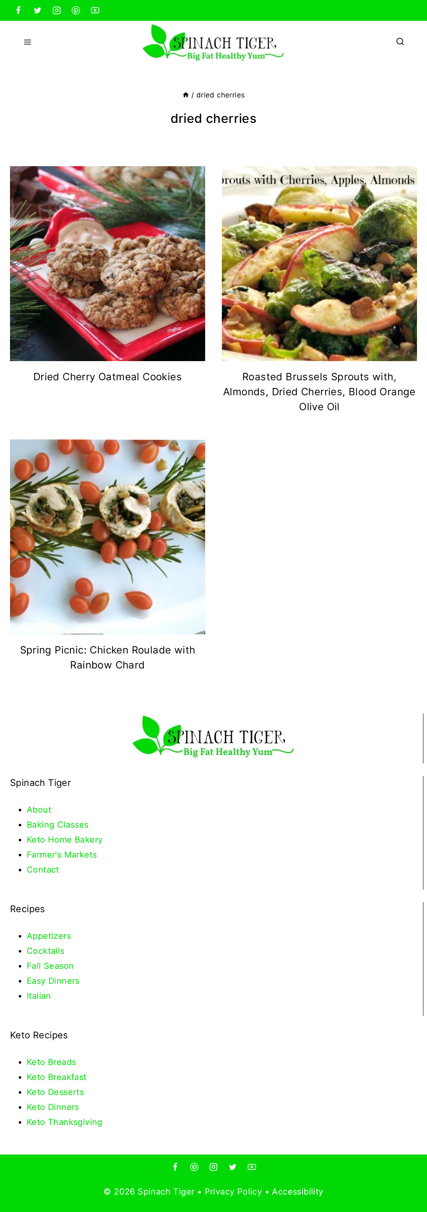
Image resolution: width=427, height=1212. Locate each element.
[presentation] (107, 263)
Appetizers (49, 936)
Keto (37, 1062)
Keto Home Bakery (65, 840)
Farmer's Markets (62, 855)
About (39, 810)
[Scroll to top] (406, 1178)
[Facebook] (18, 10)
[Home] (185, 95)
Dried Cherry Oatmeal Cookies (107, 377)
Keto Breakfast (57, 1077)
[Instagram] (56, 10)
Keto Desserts (55, 1092)
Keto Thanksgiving (65, 1122)
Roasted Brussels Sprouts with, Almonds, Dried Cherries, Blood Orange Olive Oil (319, 392)
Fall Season (50, 966)
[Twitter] (37, 10)
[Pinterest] (76, 10)
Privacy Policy (233, 1192)
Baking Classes (58, 825)
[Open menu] (27, 41)
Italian (39, 996)
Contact (43, 870)
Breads (62, 1062)
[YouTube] (95, 10)
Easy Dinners (53, 981)
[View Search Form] (400, 42)
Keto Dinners (53, 1107)
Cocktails (46, 951)
